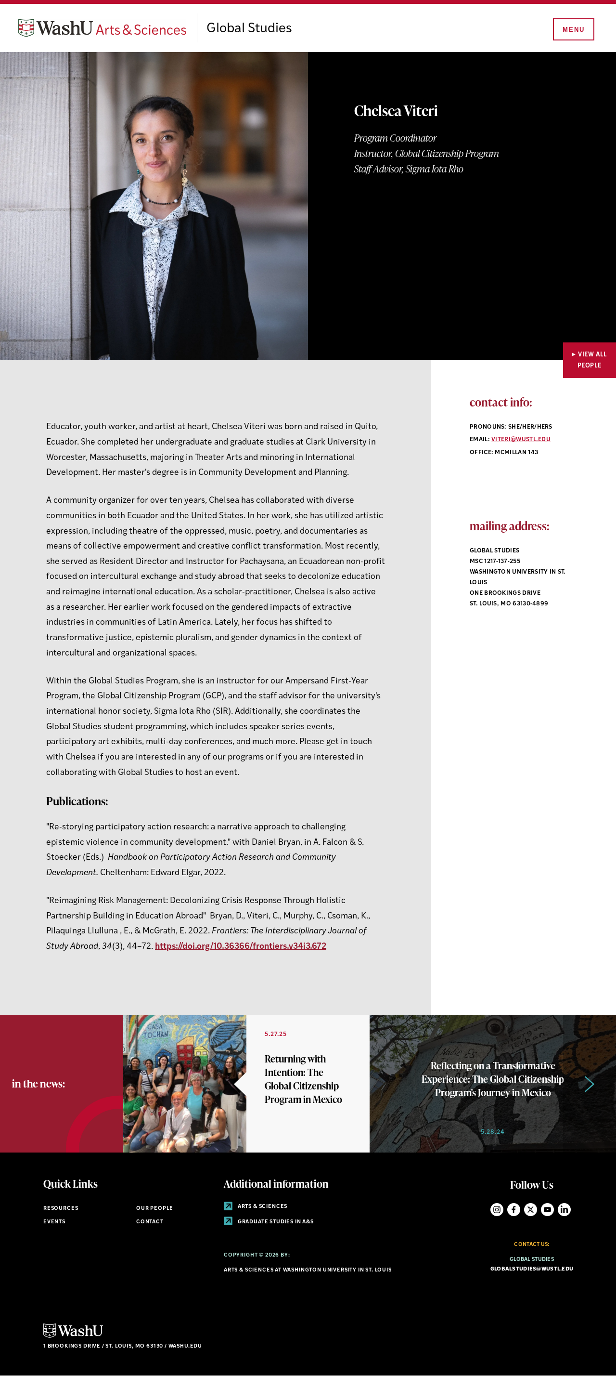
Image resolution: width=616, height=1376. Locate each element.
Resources (60, 1208)
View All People (592, 360)
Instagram (496, 1209)
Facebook (513, 1209)
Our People (154, 1208)
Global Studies (249, 29)
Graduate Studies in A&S (275, 1222)
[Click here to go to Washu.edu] (73, 1336)
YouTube (547, 1209)
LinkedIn (564, 1209)
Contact (150, 1222)
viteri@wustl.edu (521, 440)
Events (54, 1222)
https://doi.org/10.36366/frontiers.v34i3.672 (240, 947)
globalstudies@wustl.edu (531, 1269)
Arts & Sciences (261, 1206)
